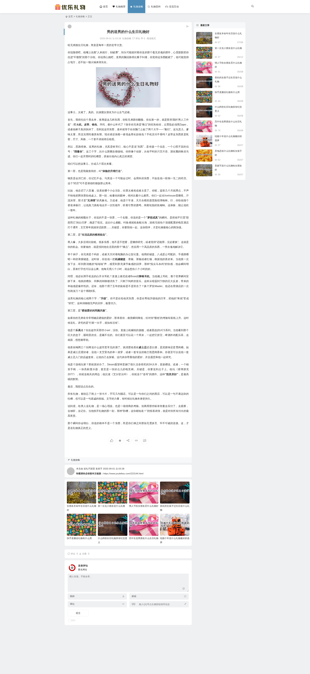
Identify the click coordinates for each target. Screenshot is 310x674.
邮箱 (134, 596)
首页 (70, 16)
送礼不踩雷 (89, 468)
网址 (72, 604)
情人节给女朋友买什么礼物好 (143, 506)
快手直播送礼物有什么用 (79, 538)
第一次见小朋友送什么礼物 (111, 506)
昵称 (72, 596)
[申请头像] (185, 566)
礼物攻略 (80, 16)
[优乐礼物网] (71, 9)
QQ (133, 604)
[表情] (183, 589)
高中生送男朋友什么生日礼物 (143, 538)
